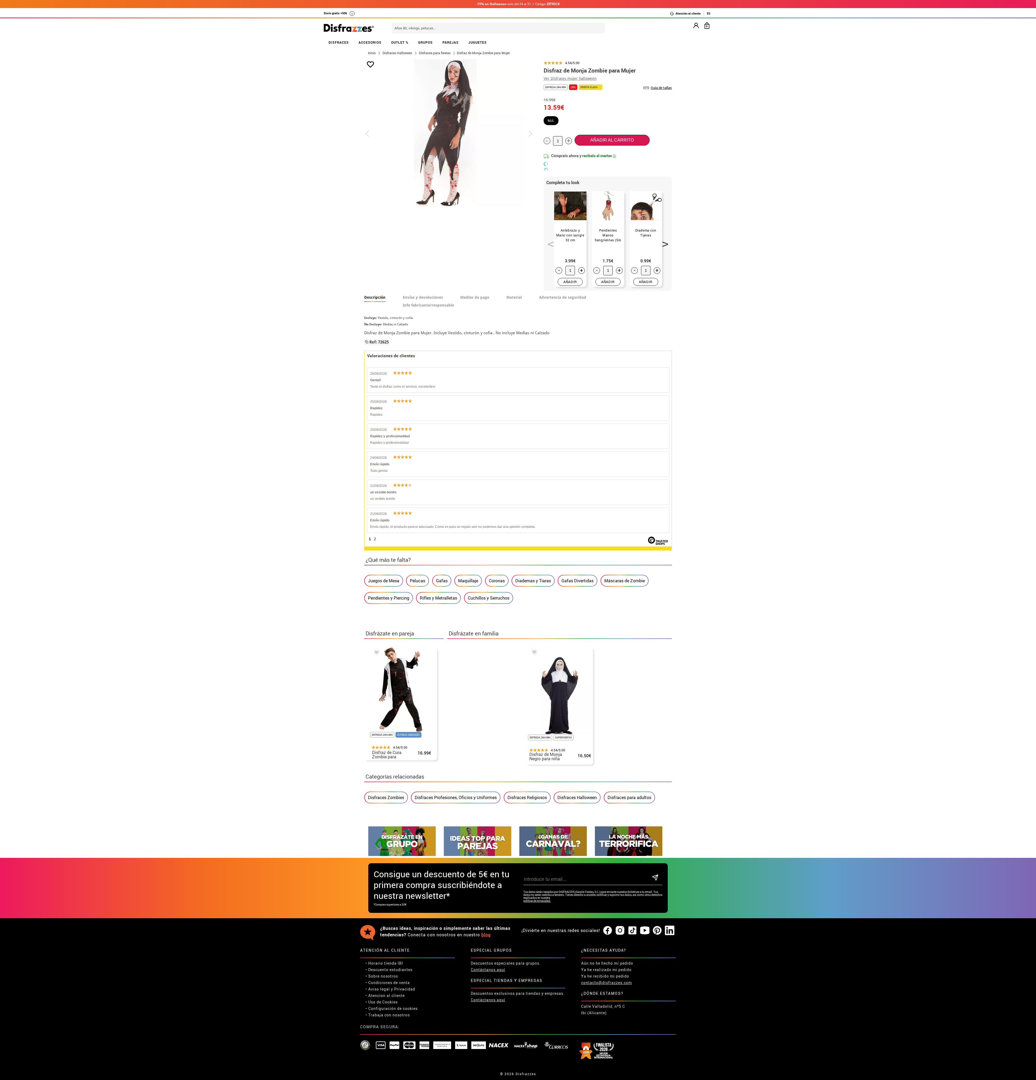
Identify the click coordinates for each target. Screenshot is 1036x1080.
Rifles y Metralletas (438, 598)
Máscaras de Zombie (624, 581)
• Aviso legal (378, 989)
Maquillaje (468, 581)
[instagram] (620, 930)
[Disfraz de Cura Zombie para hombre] (375, 653)
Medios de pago (474, 297)
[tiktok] (632, 930)
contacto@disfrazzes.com (606, 982)
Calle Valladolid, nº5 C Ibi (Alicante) (603, 1009)
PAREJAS (450, 42)
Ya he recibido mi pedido (605, 976)
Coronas (497, 581)
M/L (551, 120)
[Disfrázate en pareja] (477, 854)
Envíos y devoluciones (423, 297)
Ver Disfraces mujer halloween (570, 78)
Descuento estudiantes (390, 969)
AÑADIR (570, 281)
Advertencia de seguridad (562, 297)
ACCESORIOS (370, 42)
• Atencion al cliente (385, 995)
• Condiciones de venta (388, 982)
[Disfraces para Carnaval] (553, 854)
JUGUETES (477, 42)
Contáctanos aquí (488, 969)
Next (663, 241)
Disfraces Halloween (577, 797)
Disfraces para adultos (629, 797)
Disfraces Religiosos (527, 797)
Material (514, 297)
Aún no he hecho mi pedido (607, 963)
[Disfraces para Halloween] (628, 854)
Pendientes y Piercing (388, 598)
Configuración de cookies (393, 1008)
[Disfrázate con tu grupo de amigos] (402, 854)
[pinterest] (657, 930)
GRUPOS (425, 42)
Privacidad (404, 989)
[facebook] (607, 930)
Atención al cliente (688, 13)
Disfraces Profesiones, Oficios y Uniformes (456, 797)
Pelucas (417, 581)
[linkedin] (669, 930)
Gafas (442, 581)
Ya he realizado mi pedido (606, 969)
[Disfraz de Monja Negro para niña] (533, 653)
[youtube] (644, 930)
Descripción (375, 297)
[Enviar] (655, 878)
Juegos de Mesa (383, 581)
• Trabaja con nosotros (388, 1014)
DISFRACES (339, 42)
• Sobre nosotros (382, 976)
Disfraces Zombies (386, 797)
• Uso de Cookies (382, 1002)
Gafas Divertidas (577, 581)
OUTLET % (399, 42)
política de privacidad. (537, 900)
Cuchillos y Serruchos (488, 598)
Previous (548, 241)
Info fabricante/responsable (428, 305)
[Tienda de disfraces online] (349, 28)
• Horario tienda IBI (384, 963)
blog (486, 935)
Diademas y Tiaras (533, 581)
